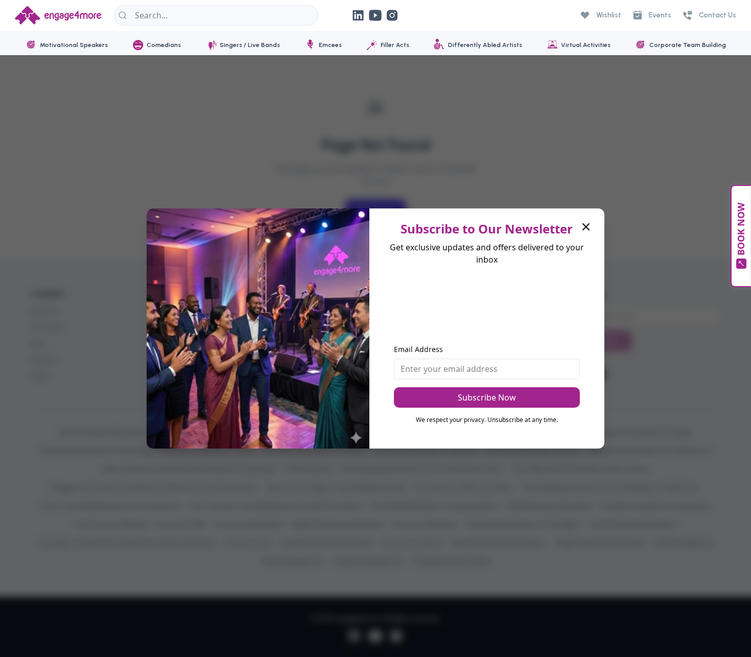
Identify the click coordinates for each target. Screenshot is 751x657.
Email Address (418, 349)
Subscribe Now (487, 397)
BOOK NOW (741, 229)
